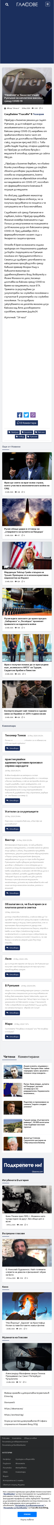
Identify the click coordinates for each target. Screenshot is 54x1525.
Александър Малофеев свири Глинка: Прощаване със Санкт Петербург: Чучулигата (25, 1376)
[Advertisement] (27, 37)
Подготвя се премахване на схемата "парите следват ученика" (36, 1104)
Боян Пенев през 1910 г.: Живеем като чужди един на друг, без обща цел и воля (25, 1219)
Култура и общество (25, 1459)
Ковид (21, 436)
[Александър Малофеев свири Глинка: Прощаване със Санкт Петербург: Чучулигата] (27, 1357)
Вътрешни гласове (13, 1233)
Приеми (27, 1514)
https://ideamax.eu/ (13, 1408)
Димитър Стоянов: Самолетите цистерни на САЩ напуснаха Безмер (35, 1140)
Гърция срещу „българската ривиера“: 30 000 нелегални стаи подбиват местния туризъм (36, 1123)
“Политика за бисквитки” (15, 1507)
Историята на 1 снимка (13, 1480)
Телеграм (38, 114)
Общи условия (30, 1438)
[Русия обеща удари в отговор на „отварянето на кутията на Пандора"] (27, 512)
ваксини (41, 432)
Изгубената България (15, 1180)
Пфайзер (15, 432)
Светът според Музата (14, 1484)
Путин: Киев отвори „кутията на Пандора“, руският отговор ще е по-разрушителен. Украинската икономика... (36, 1088)
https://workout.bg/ (14, 1414)
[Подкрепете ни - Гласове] (23, 1165)
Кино (5, 1286)
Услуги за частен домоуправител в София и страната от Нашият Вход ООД (25, 1422)
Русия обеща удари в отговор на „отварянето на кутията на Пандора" (23, 530)
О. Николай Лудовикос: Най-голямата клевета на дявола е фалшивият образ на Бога (26, 1272)
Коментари (21, 1472)
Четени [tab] (9, 1056)
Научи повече (27, 1519)
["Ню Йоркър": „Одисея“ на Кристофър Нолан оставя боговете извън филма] (27, 1306)
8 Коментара (28, 422)
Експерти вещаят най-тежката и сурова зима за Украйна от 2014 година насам (25, 712)
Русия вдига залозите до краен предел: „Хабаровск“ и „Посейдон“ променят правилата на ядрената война (25, 621)
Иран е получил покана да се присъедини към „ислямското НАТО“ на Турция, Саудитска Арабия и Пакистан (26, 667)
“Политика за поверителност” (29, 1505)
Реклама (5, 1438)
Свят (5, 1472)
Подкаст (7, 1463)
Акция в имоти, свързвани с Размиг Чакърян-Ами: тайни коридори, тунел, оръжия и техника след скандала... (36, 1069)
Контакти (16, 1438)
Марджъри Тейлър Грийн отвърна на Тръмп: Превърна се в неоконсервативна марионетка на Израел (26, 575)
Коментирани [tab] (28, 1056)
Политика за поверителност (15, 1441)
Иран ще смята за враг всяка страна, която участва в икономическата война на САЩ (26, 485)
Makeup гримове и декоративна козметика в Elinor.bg (26, 1394)
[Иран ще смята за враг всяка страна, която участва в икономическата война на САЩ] (27, 466)
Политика (7, 1467)
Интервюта (21, 1467)
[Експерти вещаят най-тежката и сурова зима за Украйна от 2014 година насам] (27, 694)
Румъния (33, 436)
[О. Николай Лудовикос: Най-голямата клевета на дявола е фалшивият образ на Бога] (27, 1253)
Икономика (20, 1463)
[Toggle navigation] (47, 4)
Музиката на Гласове (15, 1337)
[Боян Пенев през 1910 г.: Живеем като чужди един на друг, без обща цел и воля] (27, 1199)
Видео (5, 1476)
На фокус (7, 1459)
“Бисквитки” (9, 1494)
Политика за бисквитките (14, 1445)
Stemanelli (9, 1402)
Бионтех (28, 432)
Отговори (14, 748)
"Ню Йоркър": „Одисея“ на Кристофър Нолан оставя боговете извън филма (25, 1324)
